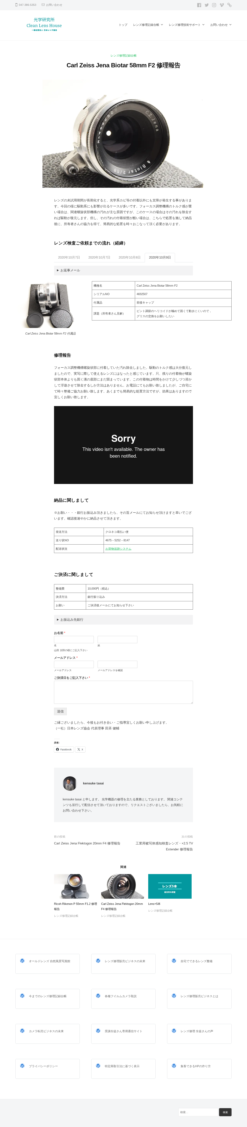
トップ (123, 24)
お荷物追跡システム (118, 548)
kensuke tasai (93, 783)
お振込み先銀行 (71, 619)
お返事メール (70, 270)
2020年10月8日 (130, 257)
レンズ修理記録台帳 (146, 24)
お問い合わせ (54, 4)
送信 (60, 711)
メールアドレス (66, 657)
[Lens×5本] (169, 886)
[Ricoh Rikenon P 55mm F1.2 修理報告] (75, 886)
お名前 (59, 633)
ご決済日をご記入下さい (72, 677)
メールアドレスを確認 (110, 670)
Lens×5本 (154, 903)
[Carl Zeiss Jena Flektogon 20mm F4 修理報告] (122, 886)
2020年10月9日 (160, 257)
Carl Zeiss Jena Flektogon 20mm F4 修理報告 (87, 843)
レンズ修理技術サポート (185, 24)
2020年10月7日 (69, 257)
